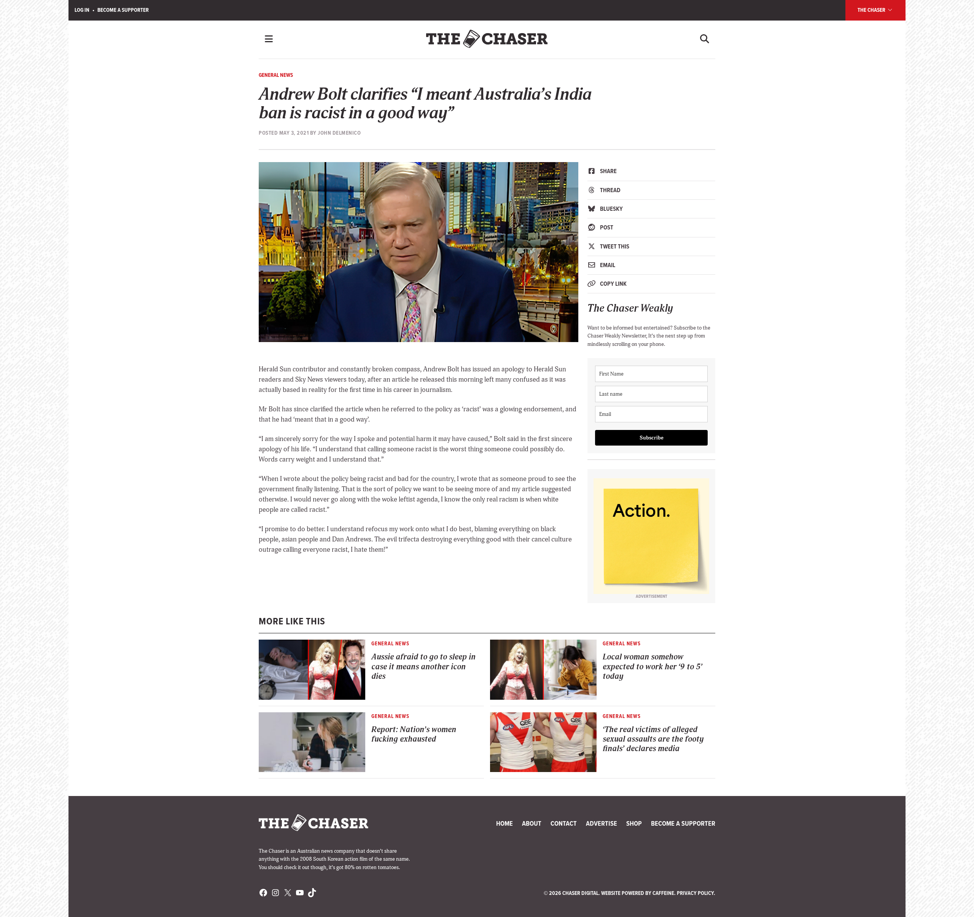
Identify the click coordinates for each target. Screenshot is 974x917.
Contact (564, 823)
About (531, 823)
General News (276, 75)
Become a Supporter (123, 10)
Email (607, 265)
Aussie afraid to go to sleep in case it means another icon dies (423, 666)
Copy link (613, 283)
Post (606, 227)
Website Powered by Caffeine (637, 893)
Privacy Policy (695, 893)
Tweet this (614, 246)
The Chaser (872, 10)
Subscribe (652, 438)
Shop (634, 823)
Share (608, 171)
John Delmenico (339, 133)
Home (504, 823)
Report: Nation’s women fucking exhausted (413, 734)
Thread (610, 190)
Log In (82, 10)
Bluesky (611, 208)
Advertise (601, 823)
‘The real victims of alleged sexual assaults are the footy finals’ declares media (653, 739)
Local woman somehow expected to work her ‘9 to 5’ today (652, 666)
